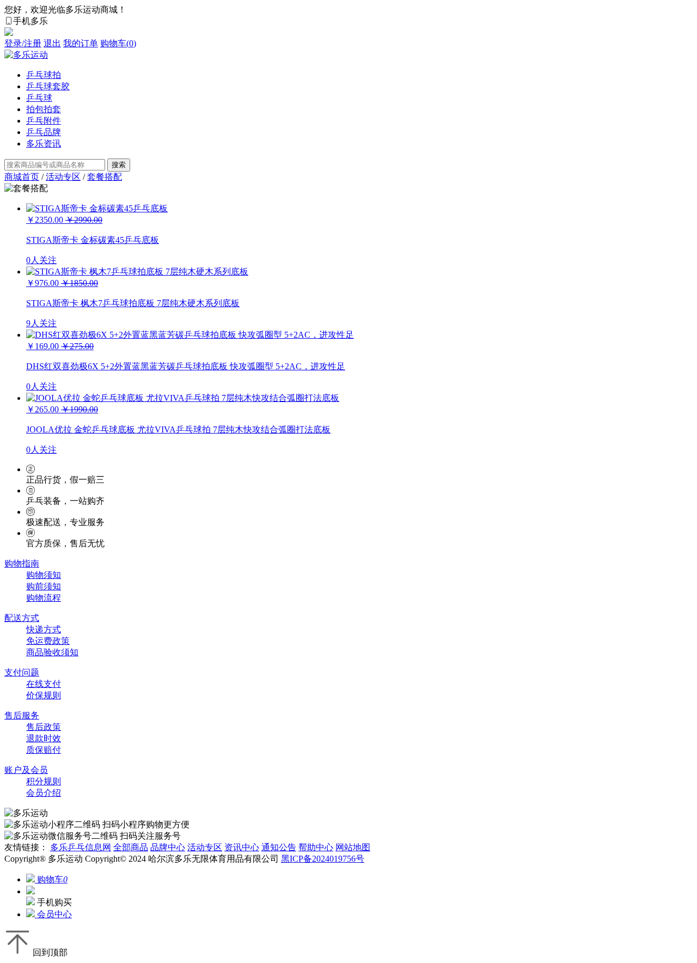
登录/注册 (22, 43)
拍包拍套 (43, 109)
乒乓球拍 (43, 75)
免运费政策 (48, 640)
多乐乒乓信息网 (80, 847)
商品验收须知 (52, 652)
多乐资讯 (43, 143)
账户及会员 (26, 770)
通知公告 (278, 847)
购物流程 (43, 597)
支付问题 (21, 672)
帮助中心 (315, 847)
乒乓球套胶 (48, 86)
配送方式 (21, 618)
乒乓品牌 (43, 132)
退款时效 (43, 738)
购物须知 (43, 575)
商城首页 (21, 176)
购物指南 (21, 563)
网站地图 (352, 847)
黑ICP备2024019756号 (322, 858)
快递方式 (43, 629)
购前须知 (43, 586)
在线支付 (43, 683)
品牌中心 (167, 847)
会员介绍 (43, 792)
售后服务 (21, 715)
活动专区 (63, 176)
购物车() (118, 43)
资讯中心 (241, 847)
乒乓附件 (43, 120)
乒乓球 (39, 97)
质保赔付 (43, 749)
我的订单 (80, 43)
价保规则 (43, 695)
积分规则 (43, 781)
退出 (52, 43)
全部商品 (130, 847)
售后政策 (43, 727)
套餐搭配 (104, 176)
